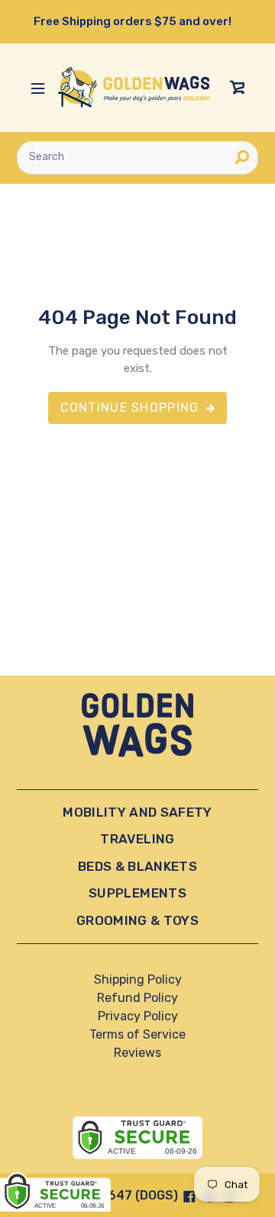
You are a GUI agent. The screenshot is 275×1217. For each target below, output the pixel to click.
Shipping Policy (138, 979)
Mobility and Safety (137, 812)
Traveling (137, 838)
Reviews (137, 1052)
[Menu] (37, 87)
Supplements (137, 893)
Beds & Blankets (137, 866)
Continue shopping (129, 407)
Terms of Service (137, 1034)
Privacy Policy (138, 1016)
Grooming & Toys (137, 920)
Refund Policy (137, 998)
